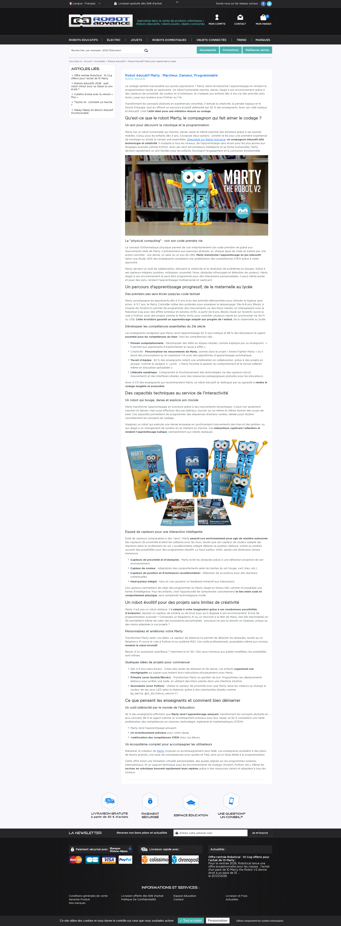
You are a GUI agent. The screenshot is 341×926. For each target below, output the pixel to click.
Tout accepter (192, 920)
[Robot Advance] (101, 20)
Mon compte (217, 23)
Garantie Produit (79, 899)
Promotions (231, 50)
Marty (160, 750)
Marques (263, 40)
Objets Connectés (211, 40)
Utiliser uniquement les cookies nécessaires (259, 920)
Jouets (136, 40)
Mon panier (263, 20)
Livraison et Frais (236, 895)
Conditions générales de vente (88, 895)
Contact (240, 23)
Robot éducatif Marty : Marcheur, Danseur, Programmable (171, 75)
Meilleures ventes (257, 50)
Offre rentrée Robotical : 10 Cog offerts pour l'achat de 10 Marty (91, 77)
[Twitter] (269, 3)
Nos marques (77, 902)
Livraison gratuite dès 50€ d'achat (140, 3)
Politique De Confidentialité (138, 899)
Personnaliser (218, 920)
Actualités (100, 61)
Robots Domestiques (169, 40)
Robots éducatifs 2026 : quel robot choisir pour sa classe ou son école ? (91, 86)
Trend (241, 40)
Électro (113, 40)
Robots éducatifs (117, 61)
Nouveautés (208, 50)
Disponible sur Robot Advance (206, 139)
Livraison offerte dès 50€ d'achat (142, 895)
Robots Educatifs (83, 40)
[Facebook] (263, 3)
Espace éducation (184, 895)
